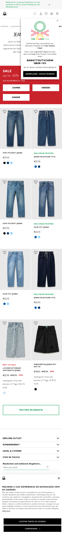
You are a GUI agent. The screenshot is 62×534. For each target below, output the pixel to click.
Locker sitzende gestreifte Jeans (12, 369)
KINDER (16, 97)
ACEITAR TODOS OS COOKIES (32, 522)
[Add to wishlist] (4, 111)
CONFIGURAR (31, 529)
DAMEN (16, 88)
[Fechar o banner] (59, 478)
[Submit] (47, 466)
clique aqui (6, 511)
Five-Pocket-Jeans (12, 153)
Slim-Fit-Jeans (41, 227)
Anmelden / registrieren (40, 74)
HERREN (46, 88)
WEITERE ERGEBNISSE (31, 410)
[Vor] (49, 4)
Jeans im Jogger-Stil (45, 157)
